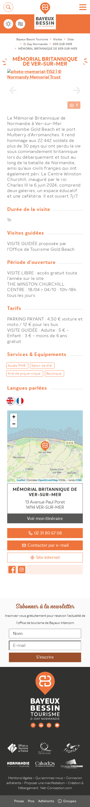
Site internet (48, 557)
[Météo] (8, 24)
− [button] (13, 424)
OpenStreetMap (48, 480)
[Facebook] (33, 725)
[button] (82, 7)
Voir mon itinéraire (45, 518)
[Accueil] (45, 14)
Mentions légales (20, 778)
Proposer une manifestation (44, 783)
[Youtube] (57, 725)
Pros (31, 801)
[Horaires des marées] (20, 24)
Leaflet (21, 480)
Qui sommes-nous (49, 778)
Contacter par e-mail (48, 545)
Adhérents (46, 801)
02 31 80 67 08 (48, 533)
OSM (79, 480)
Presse (19, 801)
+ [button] (13, 417)
